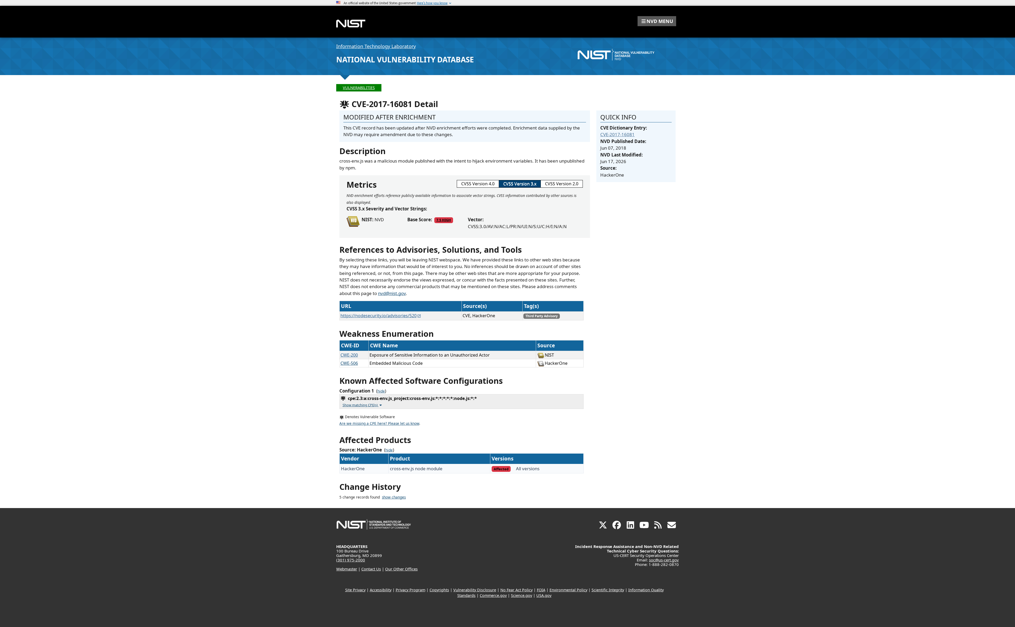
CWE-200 (349, 355)
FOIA (541, 589)
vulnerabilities (359, 87)
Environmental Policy (568, 589)
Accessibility (380, 589)
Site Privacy (355, 589)
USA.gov (543, 595)
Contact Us (371, 568)
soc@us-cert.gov (664, 560)
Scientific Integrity (608, 589)
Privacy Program (410, 589)
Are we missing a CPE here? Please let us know (379, 423)
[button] (657, 21)
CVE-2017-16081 (617, 134)
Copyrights (439, 589)
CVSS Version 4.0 (478, 184)
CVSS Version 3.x (519, 184)
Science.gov (521, 595)
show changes (394, 497)
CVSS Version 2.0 (561, 184)
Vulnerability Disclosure (474, 589)
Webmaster (346, 568)
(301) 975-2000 (350, 560)
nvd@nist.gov (392, 293)
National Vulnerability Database (405, 59)
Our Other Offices (401, 568)
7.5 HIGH (443, 220)
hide (381, 391)
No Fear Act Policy (516, 589)
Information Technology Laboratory (376, 46)
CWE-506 (349, 363)
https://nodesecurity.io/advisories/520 (378, 316)
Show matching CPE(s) (361, 405)
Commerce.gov (493, 595)
